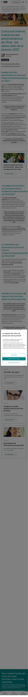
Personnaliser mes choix (14, 362)
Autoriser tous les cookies (14, 358)
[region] (14, 347)
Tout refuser (14, 355)
